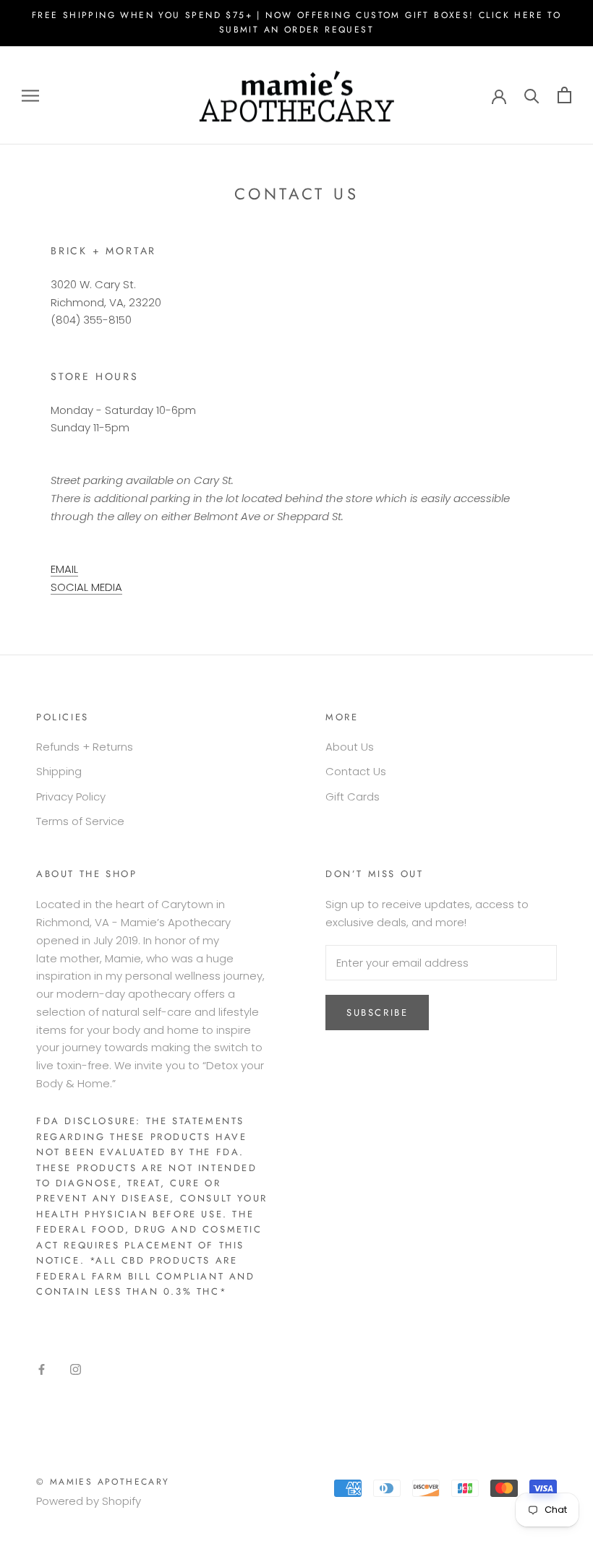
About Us (349, 746)
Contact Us (355, 771)
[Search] (531, 95)
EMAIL (64, 569)
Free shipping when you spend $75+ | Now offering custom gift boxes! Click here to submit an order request (296, 22)
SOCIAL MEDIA (86, 587)
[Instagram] (75, 1369)
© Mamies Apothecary (103, 1481)
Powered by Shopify (88, 1500)
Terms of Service (80, 821)
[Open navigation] (30, 95)
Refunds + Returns (84, 746)
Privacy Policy (71, 796)
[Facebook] (41, 1369)
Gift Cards (352, 796)
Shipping (59, 771)
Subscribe (377, 1012)
